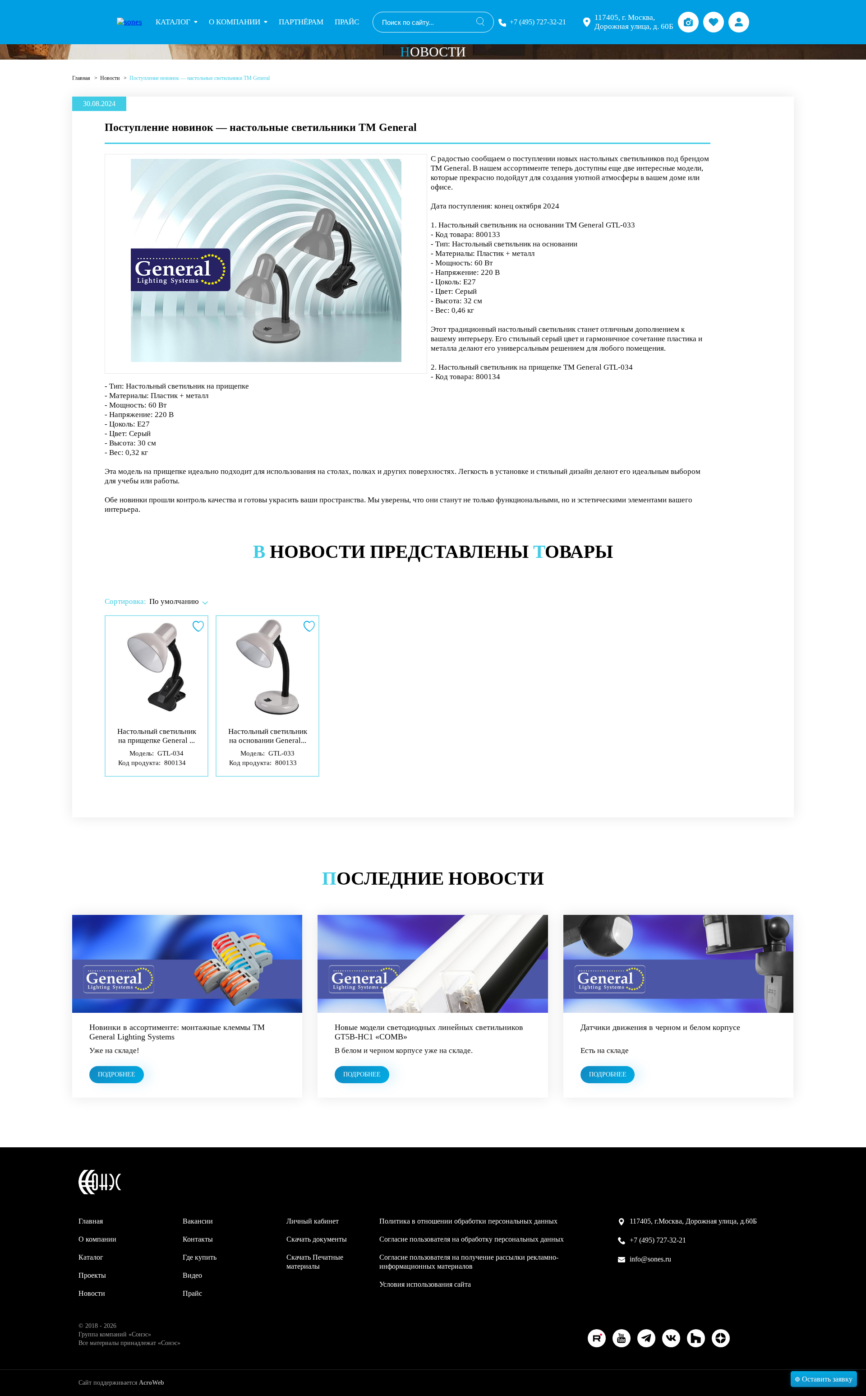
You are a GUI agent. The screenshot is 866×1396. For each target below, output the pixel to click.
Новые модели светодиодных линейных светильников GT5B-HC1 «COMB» (429, 1032)
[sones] (129, 22)
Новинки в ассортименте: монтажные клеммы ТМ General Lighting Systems (177, 1032)
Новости (110, 78)
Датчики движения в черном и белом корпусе (660, 1027)
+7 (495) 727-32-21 (538, 22)
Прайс (347, 22)
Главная (82, 78)
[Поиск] (480, 22)
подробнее (116, 1074)
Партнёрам (301, 22)
